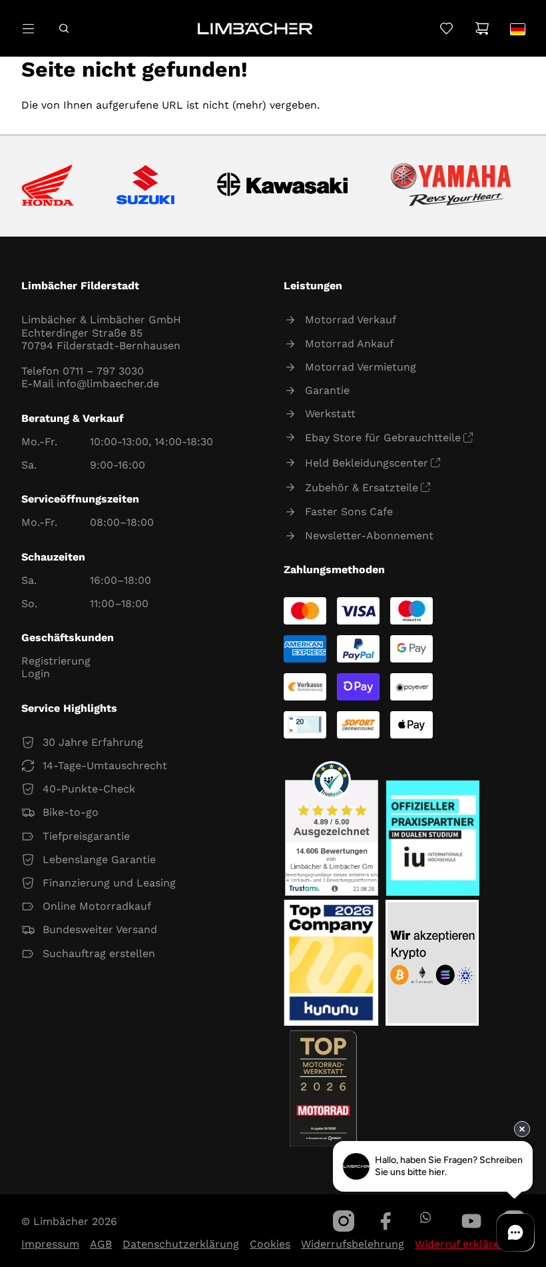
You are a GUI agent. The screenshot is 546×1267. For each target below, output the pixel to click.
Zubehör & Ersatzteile (361, 487)
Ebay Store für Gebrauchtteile (383, 437)
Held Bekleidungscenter (366, 463)
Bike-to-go (71, 812)
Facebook (386, 1221)
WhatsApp (425, 1217)
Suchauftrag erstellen (99, 953)
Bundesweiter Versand (100, 929)
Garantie (327, 390)
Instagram (343, 1221)
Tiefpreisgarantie (86, 836)
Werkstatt (330, 413)
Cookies (270, 1244)
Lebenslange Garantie (99, 859)
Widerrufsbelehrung (352, 1244)
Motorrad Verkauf (350, 319)
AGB (101, 1244)
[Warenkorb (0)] (482, 28)
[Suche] (64, 28)
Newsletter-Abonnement (369, 535)
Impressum (50, 1244)
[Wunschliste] (446, 28)
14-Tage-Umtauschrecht (105, 765)
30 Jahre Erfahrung (93, 742)
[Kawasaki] (282, 186)
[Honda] (47, 186)
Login (35, 673)
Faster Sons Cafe (349, 511)
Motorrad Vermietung (360, 367)
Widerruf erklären (460, 1244)
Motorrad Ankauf (349, 343)
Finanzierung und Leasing (109, 882)
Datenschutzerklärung (181, 1244)
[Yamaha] (451, 186)
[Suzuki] (145, 186)
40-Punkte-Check (89, 788)
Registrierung (56, 660)
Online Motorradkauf (97, 906)
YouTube (471, 1221)
